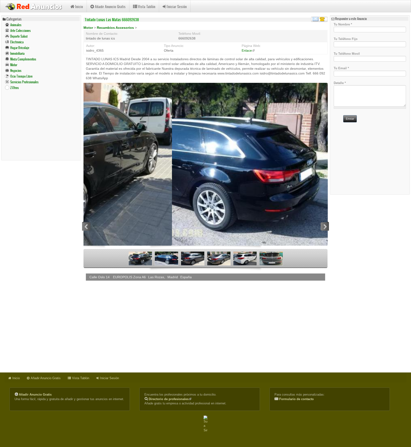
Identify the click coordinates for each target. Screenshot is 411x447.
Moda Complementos (23, 59)
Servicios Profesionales (24, 82)
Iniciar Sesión (177, 6)
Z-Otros (14, 87)
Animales (15, 25)
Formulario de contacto (296, 399)
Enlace (248, 50)
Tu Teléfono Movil (347, 53)
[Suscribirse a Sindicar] (205, 424)
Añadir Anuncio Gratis (110, 6)
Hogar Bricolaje (19, 47)
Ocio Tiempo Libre (21, 76)
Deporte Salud (19, 36)
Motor (13, 65)
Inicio (79, 6)
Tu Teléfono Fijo (345, 39)
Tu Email (341, 68)
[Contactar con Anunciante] (319, 19)
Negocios (15, 70)
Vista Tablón (146, 6)
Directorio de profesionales (170, 399)
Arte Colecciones (20, 30)
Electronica (17, 42)
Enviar (350, 118)
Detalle (340, 83)
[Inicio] (35, 6)
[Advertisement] (41, 125)
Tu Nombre (343, 24)
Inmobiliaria (17, 53)
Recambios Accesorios (116, 28)
